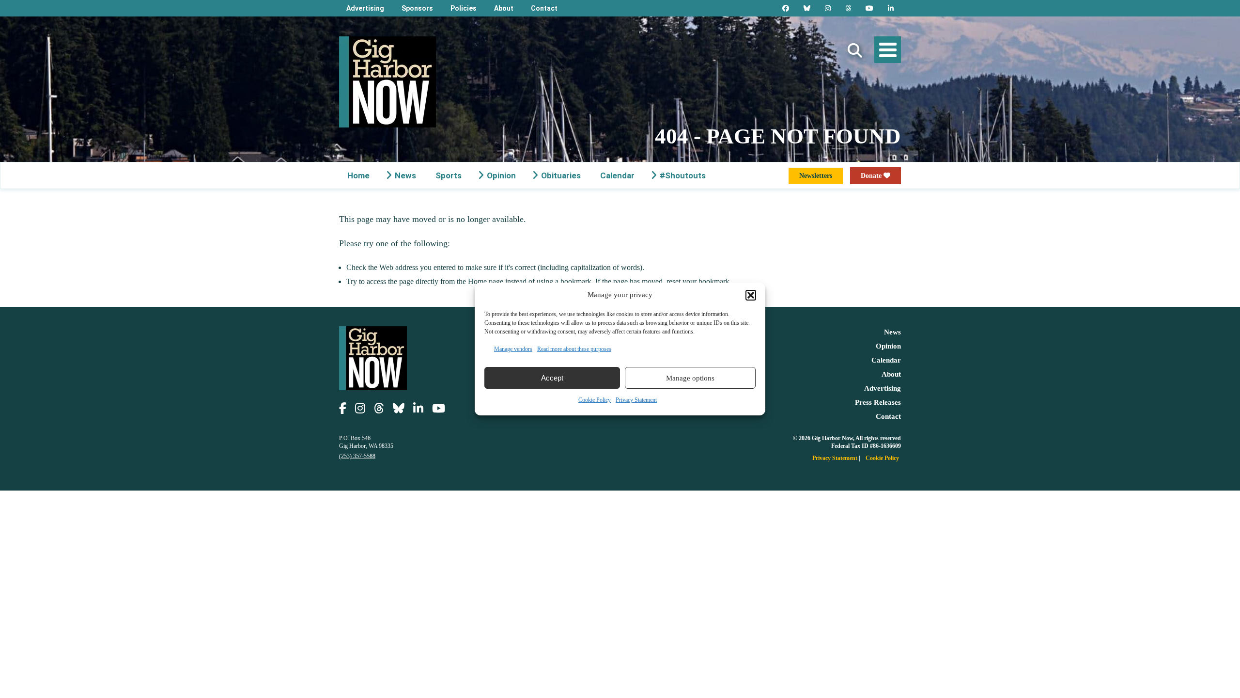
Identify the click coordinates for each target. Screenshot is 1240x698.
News (405, 175)
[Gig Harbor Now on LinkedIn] (891, 8)
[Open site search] (855, 51)
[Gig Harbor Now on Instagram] (828, 8)
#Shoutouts (683, 175)
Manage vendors (513, 349)
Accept (552, 378)
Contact (544, 8)
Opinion (501, 175)
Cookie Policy (594, 400)
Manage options (690, 378)
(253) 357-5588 (357, 456)
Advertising (365, 8)
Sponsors (417, 8)
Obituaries (561, 175)
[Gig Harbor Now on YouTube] (869, 8)
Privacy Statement (636, 400)
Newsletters (815, 175)
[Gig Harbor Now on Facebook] (785, 8)
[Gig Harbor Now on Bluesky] (807, 8)
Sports (448, 175)
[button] (751, 295)
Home (358, 175)
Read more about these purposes (574, 349)
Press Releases (878, 402)
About (503, 8)
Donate (872, 175)
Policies (463, 8)
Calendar (617, 175)
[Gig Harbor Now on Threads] (848, 8)
